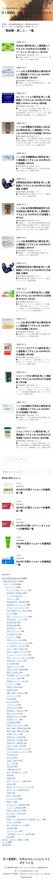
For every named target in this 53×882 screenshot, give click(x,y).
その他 (8, 816)
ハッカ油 (27, 83)
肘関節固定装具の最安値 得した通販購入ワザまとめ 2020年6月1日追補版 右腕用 (33, 270)
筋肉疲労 (31, 141)
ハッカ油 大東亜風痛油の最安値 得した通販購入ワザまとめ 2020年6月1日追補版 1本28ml (33, 74)
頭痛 (42, 225)
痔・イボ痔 (11, 764)
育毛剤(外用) (12, 622)
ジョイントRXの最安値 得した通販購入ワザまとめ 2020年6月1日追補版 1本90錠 (33, 379)
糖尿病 (9, 778)
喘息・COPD (12, 796)
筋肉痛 (20, 57)
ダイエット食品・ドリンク (17, 590)
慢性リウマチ (41, 308)
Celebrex (33, 108)
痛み (44, 443)
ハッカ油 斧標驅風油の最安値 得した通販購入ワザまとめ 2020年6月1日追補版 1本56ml (33, 160)
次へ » (23, 459)
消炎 (20, 111)
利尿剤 (9, 793)
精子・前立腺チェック (15, 772)
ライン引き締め (13, 596)
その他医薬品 (11, 722)
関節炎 (18, 141)
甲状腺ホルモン (13, 719)
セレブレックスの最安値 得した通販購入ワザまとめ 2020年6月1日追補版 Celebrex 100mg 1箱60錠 (33, 100)
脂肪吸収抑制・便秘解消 (16, 602)
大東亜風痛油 (36, 83)
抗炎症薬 (32, 308)
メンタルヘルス (12, 799)
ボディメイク (11, 587)
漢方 (21, 59)
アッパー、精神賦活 (14, 808)
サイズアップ (12, 696)
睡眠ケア (10, 802)
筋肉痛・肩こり (35, 55)
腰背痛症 (32, 447)
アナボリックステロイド (16, 608)
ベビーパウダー (13, 831)
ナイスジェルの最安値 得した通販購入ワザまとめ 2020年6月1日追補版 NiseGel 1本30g (33, 295)
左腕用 (32, 194)
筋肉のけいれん (21, 229)
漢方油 (43, 141)
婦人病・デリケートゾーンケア (19, 787)
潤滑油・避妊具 (13, 687)
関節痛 (24, 141)
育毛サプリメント (14, 631)
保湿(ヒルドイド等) (14, 640)
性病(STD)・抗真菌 (14, 737)
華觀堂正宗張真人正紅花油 (41, 138)
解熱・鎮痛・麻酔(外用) (16, 731)
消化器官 (10, 766)
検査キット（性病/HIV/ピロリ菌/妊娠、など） (24, 819)
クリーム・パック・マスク (17, 655)
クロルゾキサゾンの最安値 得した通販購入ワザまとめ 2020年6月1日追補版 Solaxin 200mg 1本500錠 (33, 434)
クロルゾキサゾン (24, 443)
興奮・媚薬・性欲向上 (15, 693)
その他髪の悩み (13, 634)
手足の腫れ (42, 143)
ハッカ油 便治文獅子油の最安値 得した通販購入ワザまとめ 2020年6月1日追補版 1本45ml (33, 325)
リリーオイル (34, 57)
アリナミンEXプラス (25, 360)
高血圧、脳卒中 (13, 761)
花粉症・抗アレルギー (15, 725)
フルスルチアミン (39, 362)
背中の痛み (27, 143)
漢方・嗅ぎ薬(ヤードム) (16, 825)
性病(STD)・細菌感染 (15, 743)
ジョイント (41, 390)
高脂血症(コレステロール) (17, 749)
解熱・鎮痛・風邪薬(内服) (17, 728)
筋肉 (40, 443)
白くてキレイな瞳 (14, 678)
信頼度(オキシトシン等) (16, 681)
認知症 (9, 784)
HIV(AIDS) (11, 755)
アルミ (18, 196)
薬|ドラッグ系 (9, 584)
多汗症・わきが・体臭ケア (14, 840)
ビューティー (11, 637)
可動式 (47, 194)
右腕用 (32, 278)
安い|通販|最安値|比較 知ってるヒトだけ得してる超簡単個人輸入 (27, 867)
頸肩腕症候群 (35, 445)
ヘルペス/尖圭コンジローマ (17, 752)
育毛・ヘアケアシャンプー (17, 617)
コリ (48, 443)
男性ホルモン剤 (13, 714)
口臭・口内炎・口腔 (14, 746)
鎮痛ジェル (24, 308)
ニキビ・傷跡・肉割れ (15, 649)
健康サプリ (32, 390)
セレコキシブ (44, 111)
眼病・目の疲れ (13, 672)
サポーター (40, 194)
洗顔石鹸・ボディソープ (16, 675)
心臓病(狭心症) (12, 769)
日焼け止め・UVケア (15, 661)
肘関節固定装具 (23, 194)
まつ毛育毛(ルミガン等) (16, 646)
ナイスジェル (29, 304)
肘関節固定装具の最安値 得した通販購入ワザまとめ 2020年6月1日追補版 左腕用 (33, 185)
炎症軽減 (25, 392)
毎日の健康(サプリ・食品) (17, 611)
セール (5, 842)
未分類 (5, 845)
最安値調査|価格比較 (11, 578)
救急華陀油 (35, 253)
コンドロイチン (35, 387)
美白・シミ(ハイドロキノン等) (18, 658)
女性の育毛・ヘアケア (15, 619)
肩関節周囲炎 (33, 111)
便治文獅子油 (36, 334)
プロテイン (11, 599)
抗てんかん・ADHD (14, 814)
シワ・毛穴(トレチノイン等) (18, 643)
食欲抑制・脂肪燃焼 (14, 593)
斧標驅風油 (30, 168)
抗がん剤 (10, 758)
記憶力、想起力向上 (14, 811)
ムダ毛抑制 (11, 664)
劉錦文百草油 (36, 417)
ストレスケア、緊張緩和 (16, 805)
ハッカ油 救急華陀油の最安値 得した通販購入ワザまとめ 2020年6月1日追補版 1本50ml (33, 244)
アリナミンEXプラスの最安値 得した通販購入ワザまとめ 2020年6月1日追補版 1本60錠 (33, 351)
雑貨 (8, 837)
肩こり (44, 83)
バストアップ (12, 705)
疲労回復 (37, 360)
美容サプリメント (14, 667)
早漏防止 (10, 690)
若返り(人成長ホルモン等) (17, 652)
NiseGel (37, 304)
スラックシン (23, 447)
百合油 (26, 57)
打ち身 (34, 143)
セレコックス (42, 113)
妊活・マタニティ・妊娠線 (17, 781)
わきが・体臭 (12, 822)
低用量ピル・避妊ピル (15, 711)
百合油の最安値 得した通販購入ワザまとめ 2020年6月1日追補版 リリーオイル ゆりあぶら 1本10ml (33, 48)
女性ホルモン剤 (13, 708)
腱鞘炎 (28, 115)
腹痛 (47, 168)
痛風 (8, 775)
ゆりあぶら (44, 57)
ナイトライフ (11, 684)
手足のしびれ (21, 227)
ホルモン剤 (10, 702)
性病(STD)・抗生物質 (15, 740)
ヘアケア (9, 614)
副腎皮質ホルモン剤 (14, 717)
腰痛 (26, 306)
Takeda (29, 362)
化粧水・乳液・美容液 (15, 669)
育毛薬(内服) (12, 625)
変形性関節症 (21, 113)
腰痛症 (25, 111)
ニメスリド (23, 311)
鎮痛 (39, 108)
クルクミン (23, 390)
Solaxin (34, 443)
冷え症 (27, 145)
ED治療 (10, 699)
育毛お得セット (13, 628)
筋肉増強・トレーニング (16, 605)
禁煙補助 (10, 828)
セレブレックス (23, 108)
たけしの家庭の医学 (31, 59)
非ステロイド (31, 113)
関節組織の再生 (34, 392)
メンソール (38, 306)
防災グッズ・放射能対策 (16, 790)
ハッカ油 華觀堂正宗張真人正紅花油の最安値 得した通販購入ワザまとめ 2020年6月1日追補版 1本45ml (33, 130)
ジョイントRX (23, 387)
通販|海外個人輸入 (10, 581)
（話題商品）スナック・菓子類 (19, 834)
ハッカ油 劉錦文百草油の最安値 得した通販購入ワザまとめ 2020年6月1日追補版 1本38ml (33, 409)
